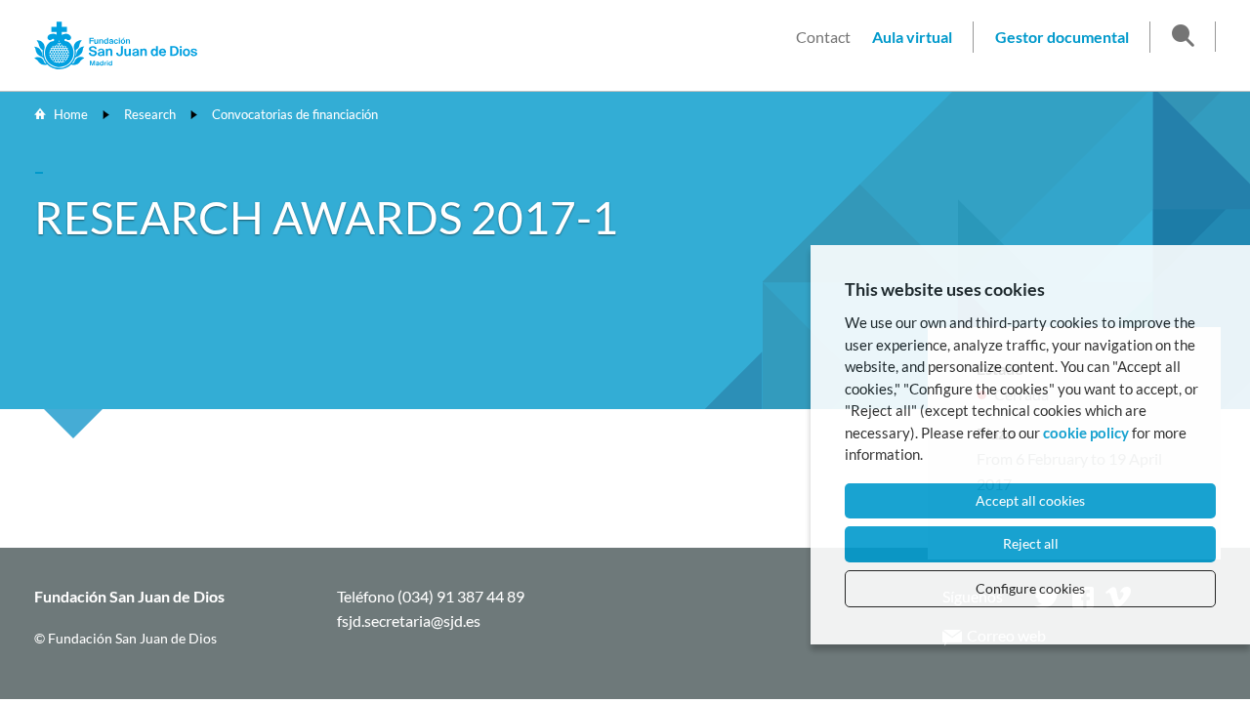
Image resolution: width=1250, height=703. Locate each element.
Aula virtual (912, 36)
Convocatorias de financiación (295, 114)
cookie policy (1086, 432)
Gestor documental (1062, 36)
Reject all (1031, 543)
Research (150, 114)
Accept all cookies (1030, 500)
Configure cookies (1030, 588)
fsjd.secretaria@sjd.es (408, 620)
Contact (823, 36)
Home (71, 114)
